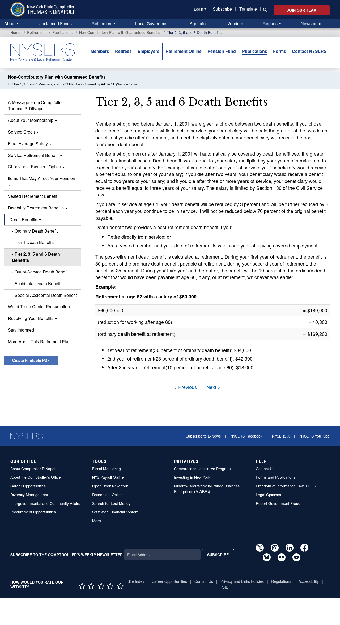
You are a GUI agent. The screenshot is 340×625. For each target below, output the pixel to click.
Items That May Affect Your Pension (41, 178)
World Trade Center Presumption (39, 306)
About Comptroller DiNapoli (33, 468)
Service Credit (22, 132)
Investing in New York (192, 477)
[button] (264, 9)
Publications (62, 32)
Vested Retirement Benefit (32, 196)
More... (98, 520)
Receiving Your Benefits (31, 318)
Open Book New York (110, 486)
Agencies (198, 23)
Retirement (102, 23)
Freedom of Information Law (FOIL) (286, 486)
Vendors (235, 23)
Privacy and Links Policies (242, 581)
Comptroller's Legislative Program (202, 468)
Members (100, 51)
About (9, 23)
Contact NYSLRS (309, 51)
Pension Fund (221, 51)
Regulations (281, 581)
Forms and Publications (275, 477)
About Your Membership (31, 120)
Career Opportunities (28, 486)
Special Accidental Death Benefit (46, 295)
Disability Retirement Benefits (36, 208)
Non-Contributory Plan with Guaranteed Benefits (119, 32)
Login (198, 9)
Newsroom (311, 23)
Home (15, 32)
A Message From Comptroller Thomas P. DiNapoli (35, 105)
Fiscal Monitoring (106, 468)
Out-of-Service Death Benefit (42, 272)
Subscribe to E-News (203, 436)
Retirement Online (183, 51)
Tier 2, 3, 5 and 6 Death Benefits (36, 257)
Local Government (152, 23)
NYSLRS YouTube (314, 436)
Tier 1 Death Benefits (34, 242)
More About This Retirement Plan (39, 342)
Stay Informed (21, 330)
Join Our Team (302, 10)
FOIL (223, 587)
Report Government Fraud (278, 503)
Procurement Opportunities (33, 512)
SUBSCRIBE (218, 554)
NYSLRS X (281, 436)
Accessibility (309, 581)
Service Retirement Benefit (34, 155)
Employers (148, 51)
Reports (270, 23)
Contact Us (265, 468)
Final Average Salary (28, 143)
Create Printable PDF (31, 360)
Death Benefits (23, 219)
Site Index (136, 581)
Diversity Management (29, 494)
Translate (248, 9)
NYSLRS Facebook (246, 436)
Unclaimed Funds (55, 23)
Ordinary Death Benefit (36, 231)
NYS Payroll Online (108, 477)
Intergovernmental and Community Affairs (45, 503)
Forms (279, 51)
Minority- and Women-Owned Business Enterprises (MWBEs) (207, 488)
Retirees (123, 51)
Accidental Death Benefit (38, 283)
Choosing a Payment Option (35, 167)
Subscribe (222, 9)
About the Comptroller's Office (35, 477)
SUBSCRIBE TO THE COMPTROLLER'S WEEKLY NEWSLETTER (66, 554)
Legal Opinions (268, 494)
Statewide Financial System (115, 512)
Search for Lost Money (111, 503)
